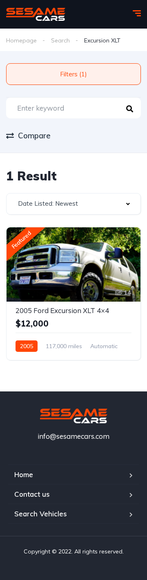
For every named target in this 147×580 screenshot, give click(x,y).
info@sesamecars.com (73, 436)
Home (23, 474)
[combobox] (73, 204)
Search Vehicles (40, 513)
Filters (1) (73, 74)
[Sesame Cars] (35, 14)
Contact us (32, 494)
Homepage (21, 40)
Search (60, 40)
